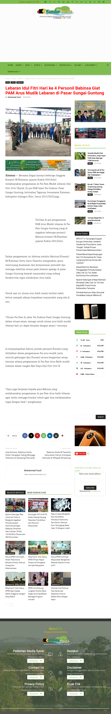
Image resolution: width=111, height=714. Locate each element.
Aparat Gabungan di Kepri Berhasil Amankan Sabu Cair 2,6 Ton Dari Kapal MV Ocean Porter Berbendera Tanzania (90, 284)
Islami (77, 65)
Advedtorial (33, 511)
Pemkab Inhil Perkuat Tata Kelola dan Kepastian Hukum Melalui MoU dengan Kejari (59, 594)
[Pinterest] (72, 2)
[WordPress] (99, 2)
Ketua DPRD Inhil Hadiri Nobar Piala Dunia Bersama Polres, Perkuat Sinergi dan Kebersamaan (15, 562)
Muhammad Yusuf (14, 97)
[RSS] (77, 2)
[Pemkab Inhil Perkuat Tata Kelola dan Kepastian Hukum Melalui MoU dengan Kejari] (61, 579)
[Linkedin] (68, 2)
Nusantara (49, 65)
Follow (100, 346)
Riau (27, 65)
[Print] (56, 435)
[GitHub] (59, 2)
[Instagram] (63, 2)
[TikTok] (86, 2)
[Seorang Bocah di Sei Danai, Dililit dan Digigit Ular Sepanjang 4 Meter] (80, 172)
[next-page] (11, 605)
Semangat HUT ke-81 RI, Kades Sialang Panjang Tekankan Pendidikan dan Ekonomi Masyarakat (37, 520)
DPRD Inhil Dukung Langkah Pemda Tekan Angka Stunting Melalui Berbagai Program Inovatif (37, 594)
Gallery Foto (33, 553)
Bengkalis (9, 511)
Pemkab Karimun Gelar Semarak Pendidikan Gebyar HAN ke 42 (90, 293)
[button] (108, 65)
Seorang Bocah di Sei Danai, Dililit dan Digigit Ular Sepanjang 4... (96, 172)
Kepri (18, 65)
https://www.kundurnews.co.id (35, 474)
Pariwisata (13, 72)
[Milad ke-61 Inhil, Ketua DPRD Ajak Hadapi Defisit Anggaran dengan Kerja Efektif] (15, 579)
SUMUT (37, 65)
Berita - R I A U (82, 145)
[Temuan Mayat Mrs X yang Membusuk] (80, 220)
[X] (95, 2)
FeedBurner (96, 491)
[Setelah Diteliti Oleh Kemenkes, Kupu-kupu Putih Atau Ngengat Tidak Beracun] (80, 156)
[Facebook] (50, 2)
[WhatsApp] (43, 435)
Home (10, 65)
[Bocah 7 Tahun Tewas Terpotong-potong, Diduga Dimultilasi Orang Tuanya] (80, 187)
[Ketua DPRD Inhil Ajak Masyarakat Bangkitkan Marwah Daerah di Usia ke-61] (61, 548)
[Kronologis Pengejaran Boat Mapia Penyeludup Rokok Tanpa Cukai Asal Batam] (80, 204)
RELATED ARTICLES (15, 493)
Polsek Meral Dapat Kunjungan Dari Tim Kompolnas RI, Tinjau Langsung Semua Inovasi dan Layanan (89, 258)
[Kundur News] (55, 12)
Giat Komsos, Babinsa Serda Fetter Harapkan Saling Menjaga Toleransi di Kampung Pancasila (20, 455)
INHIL (20, 78)
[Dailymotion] (45, 2)
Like (102, 340)
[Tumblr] (90, 2)
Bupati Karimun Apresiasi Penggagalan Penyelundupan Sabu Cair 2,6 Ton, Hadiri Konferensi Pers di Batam (89, 271)
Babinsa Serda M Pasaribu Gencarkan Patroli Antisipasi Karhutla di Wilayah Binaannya (56, 455)
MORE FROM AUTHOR (36, 493)
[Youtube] (104, 2)
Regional (20, 82)
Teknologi (64, 65)
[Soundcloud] (81, 2)
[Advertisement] (55, 42)
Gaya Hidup (90, 65)
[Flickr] (54, 2)
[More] (62, 435)
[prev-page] (7, 605)
